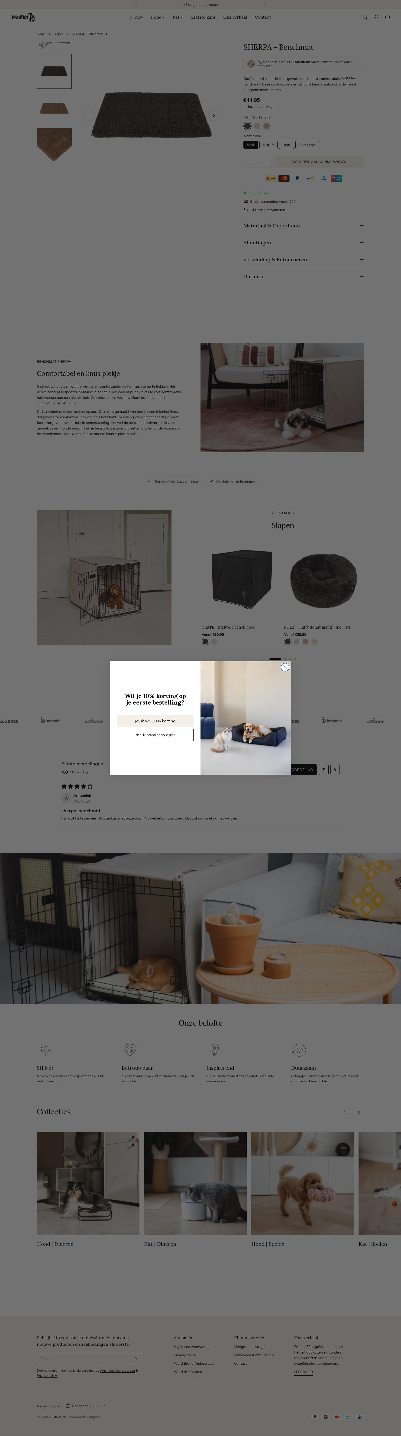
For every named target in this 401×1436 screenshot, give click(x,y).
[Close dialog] (285, 667)
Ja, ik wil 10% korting (155, 721)
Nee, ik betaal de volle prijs (155, 735)
